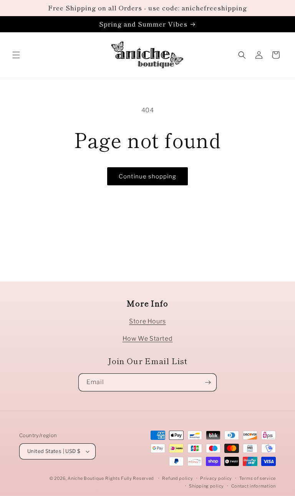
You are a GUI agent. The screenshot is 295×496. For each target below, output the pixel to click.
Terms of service (257, 478)
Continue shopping (147, 176)
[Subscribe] (207, 382)
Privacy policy (216, 478)
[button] (16, 55)
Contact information (253, 486)
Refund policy (177, 478)
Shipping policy (206, 486)
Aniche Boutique (86, 478)
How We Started (147, 338)
